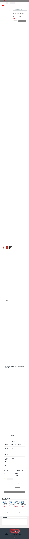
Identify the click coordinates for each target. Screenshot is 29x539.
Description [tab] (4, 304)
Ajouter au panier (22, 21)
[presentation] (26, 513)
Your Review (16, 475)
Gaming (6, 501)
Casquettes (4, 501)
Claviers (10, 501)
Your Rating (16, 473)
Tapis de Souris (18, 501)
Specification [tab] (10, 304)
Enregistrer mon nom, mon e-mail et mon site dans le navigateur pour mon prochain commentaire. (21, 485)
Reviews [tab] (16, 304)
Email (16, 482)
